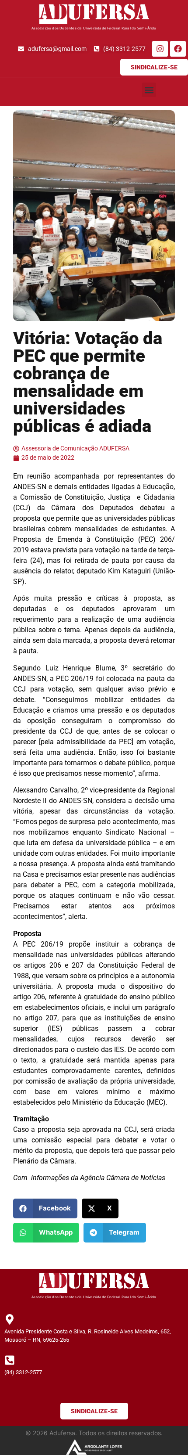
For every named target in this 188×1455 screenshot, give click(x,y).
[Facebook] (178, 49)
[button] (149, 90)
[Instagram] (160, 49)
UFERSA (108, 14)
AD (53, 14)
